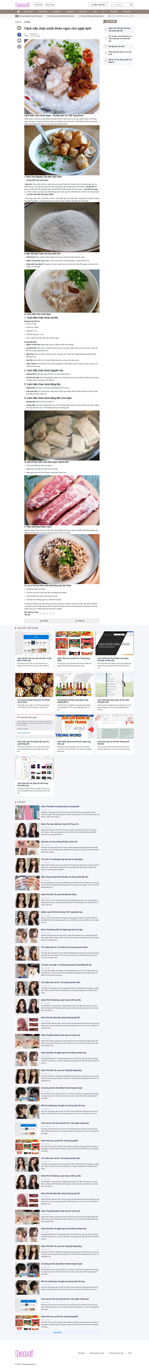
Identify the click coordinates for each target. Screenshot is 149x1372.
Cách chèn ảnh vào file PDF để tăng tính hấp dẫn (113, 743)
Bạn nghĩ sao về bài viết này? (31, 613)
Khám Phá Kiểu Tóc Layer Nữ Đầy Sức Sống (58, 894)
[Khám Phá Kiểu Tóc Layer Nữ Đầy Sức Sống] (27, 900)
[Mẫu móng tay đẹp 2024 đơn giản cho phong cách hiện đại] (27, 883)
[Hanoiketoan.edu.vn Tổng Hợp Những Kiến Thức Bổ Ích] (22, 5)
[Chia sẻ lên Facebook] (19, 35)
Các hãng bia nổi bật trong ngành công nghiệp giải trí (72, 701)
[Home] (19, 28)
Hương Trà (34, 34)
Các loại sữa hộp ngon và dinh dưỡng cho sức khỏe (61, 1334)
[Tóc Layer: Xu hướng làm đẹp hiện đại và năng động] (27, 865)
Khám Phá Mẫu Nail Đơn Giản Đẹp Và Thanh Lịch (60, 1035)
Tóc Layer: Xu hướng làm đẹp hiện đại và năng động (76, 16)
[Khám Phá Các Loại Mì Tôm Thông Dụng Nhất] (27, 1147)
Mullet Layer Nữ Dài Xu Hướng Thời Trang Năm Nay (61, 912)
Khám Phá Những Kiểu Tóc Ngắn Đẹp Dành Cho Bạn (62, 930)
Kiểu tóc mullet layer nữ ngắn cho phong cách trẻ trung (63, 1105)
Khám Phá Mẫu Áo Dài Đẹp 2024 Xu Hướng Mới (60, 806)
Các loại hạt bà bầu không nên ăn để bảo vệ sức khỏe (33, 701)
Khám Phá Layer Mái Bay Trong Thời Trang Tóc (60, 824)
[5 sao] (53, 613)
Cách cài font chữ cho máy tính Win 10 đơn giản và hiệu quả (34, 659)
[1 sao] (41, 613)
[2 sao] (44, 613)
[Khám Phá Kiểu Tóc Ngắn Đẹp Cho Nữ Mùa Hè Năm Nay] (27, 1059)
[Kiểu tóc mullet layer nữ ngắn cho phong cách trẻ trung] (27, 1111)
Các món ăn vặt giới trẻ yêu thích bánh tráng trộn (60, 1369)
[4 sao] (50, 613)
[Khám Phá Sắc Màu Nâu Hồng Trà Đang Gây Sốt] (27, 1023)
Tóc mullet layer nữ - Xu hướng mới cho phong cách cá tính (64, 947)
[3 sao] (47, 613)
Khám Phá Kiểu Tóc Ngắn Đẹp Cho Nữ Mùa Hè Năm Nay (63, 1053)
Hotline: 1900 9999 (99, 5)
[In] (19, 47)
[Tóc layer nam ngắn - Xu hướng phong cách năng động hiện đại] (27, 971)
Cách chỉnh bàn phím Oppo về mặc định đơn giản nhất (113, 701)
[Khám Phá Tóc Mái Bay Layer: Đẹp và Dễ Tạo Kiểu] (27, 1006)
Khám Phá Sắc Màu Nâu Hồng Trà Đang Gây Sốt (60, 1017)
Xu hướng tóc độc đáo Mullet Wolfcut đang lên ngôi (61, 1088)
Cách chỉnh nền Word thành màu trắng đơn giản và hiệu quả (113, 659)
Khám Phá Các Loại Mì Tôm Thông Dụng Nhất (73, 659)
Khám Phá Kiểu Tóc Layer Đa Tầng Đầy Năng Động (61, 1070)
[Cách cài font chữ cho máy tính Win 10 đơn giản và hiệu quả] (27, 1129)
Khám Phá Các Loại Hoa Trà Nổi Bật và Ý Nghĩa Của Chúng (64, 1352)
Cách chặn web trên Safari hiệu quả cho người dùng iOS (33, 743)
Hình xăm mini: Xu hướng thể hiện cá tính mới (43, 16)
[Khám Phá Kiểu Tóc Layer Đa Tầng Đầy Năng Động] (27, 1076)
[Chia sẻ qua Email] (19, 41)
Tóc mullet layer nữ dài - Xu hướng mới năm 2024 (60, 982)
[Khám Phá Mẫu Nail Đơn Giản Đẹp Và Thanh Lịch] (27, 1041)
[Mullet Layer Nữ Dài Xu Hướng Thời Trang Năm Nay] (27, 918)
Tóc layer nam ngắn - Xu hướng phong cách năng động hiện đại (66, 965)
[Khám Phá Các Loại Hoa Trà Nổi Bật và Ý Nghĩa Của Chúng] (27, 1358)
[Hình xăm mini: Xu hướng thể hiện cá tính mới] (27, 848)
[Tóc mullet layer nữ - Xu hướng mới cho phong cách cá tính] (27, 953)
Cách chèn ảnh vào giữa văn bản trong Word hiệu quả (32, 784)
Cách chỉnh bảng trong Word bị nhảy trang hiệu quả (74, 743)
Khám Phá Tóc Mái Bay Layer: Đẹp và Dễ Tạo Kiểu (61, 1000)
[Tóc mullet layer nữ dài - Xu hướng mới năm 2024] (27, 988)
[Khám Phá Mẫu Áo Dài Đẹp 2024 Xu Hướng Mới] (27, 812)
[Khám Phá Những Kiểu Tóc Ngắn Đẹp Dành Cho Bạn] (27, 935)
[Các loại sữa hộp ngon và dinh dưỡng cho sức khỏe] (27, 1340)
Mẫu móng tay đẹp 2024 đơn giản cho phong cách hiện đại (64, 877)
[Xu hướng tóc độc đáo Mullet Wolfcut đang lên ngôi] (27, 1094)
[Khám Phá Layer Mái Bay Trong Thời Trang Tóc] (27, 830)
